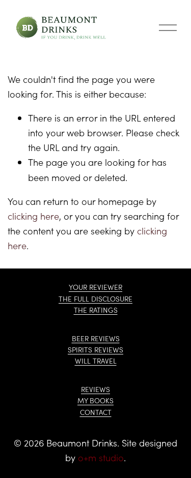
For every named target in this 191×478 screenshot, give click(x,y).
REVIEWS (95, 389)
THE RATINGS (96, 310)
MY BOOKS (95, 400)
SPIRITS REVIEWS (95, 349)
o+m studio (101, 457)
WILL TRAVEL (96, 361)
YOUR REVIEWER (95, 287)
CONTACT (96, 412)
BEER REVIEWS (96, 338)
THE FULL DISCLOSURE (95, 299)
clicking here (33, 216)
